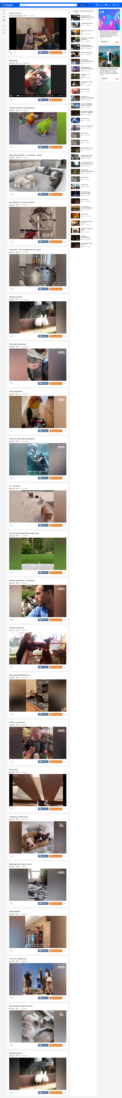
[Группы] (4, 26)
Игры (109, 5)
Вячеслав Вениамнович (16, 16)
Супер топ (12, 63)
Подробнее (104, 41)
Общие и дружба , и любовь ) (22, 580)
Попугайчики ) (16, 391)
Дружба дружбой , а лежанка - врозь (25, 155)
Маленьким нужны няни (21, 1006)
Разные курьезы (16, 628)
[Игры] (4, 33)
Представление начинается (22, 108)
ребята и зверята (17, 722)
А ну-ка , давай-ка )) (18, 959)
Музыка (100, 5)
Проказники (14, 911)
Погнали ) (13, 770)
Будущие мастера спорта (20, 864)
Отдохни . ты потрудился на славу (25, 249)
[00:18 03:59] (37, 34)
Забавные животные (18, 817)
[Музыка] (4, 23)
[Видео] (4, 20)
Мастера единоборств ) (19, 675)
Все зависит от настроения (21, 202)
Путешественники (17, 344)
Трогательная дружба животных (24, 533)
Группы (117, 5)
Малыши (13, 60)
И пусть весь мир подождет (22, 439)
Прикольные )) (15, 297)
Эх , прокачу (14, 486)
